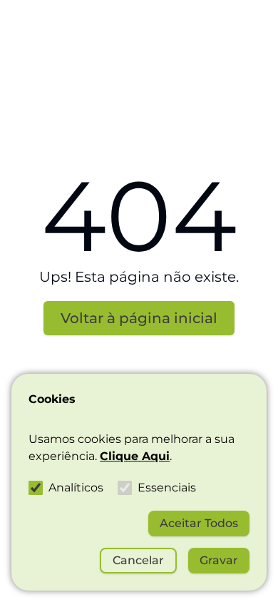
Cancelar (138, 560)
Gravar (219, 560)
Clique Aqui (135, 456)
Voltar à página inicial (139, 318)
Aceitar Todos (199, 523)
